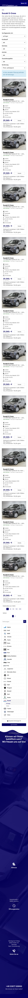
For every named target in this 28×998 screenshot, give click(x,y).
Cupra (8, 640)
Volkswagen (10, 711)
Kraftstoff (5, 39)
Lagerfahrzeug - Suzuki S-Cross (14, 104)
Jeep (8, 662)
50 (13, 609)
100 (17, 609)
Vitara (7, 706)
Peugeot (9, 688)
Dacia (8, 643)
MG (8, 675)
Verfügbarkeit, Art (7, 33)
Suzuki (9, 700)
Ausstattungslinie (7, 58)
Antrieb (4, 52)
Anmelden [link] (14, 724)
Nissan (9, 678)
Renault (9, 691)
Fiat (8, 649)
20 (10, 609)
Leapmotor (10, 668)
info (3, 10)
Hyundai (9, 659)
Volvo (8, 715)
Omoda (9, 681)
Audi (8, 630)
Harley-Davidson (11, 656)
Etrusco (9, 646)
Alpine (9, 627)
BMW (8, 633)
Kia (8, 665)
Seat (8, 694)
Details (19, 120)
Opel (8, 684)
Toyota (9, 708)
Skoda (8, 697)
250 (20, 609)
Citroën (9, 636)
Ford (8, 652)
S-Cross (8, 703)
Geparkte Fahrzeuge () (15, 720)
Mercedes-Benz (11, 672)
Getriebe (4, 46)
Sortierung (5, 65)
